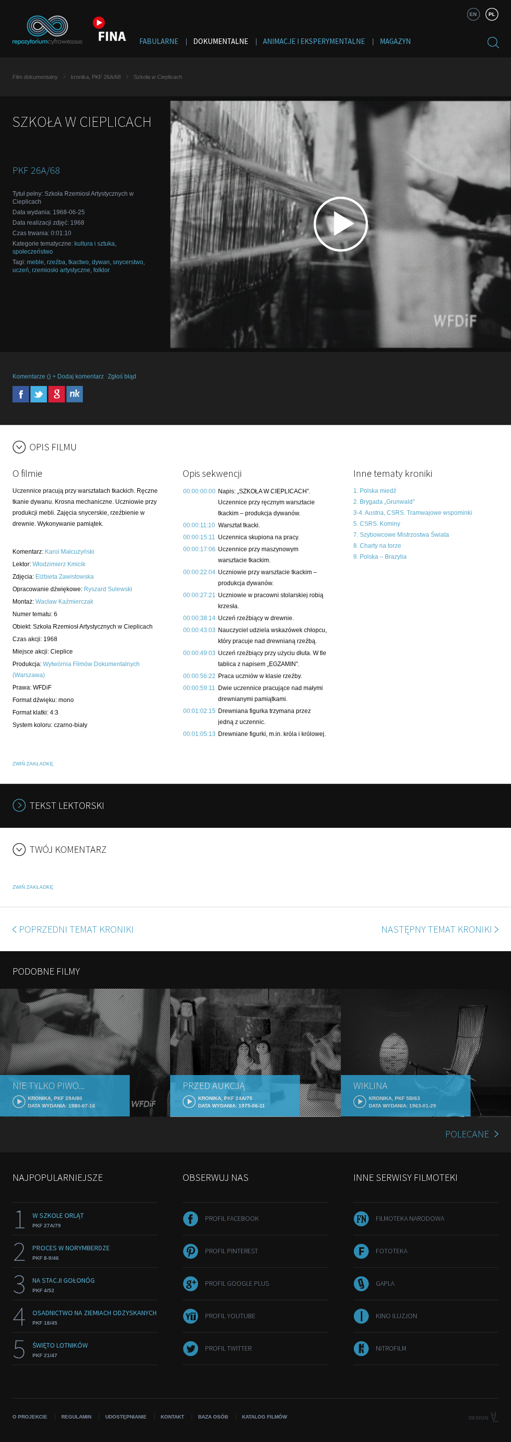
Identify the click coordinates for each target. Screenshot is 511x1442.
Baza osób (213, 1417)
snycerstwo (128, 262)
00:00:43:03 (199, 630)
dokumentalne (220, 41)
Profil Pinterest (231, 1250)
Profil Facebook (232, 1218)
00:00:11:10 (199, 525)
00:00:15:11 (199, 537)
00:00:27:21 (199, 595)
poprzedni (76, 929)
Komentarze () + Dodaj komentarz (58, 376)
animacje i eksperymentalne (314, 41)
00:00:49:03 (199, 653)
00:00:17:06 (199, 549)
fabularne (158, 41)
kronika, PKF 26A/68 (96, 77)
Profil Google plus (237, 1283)
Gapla (385, 1283)
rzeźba (56, 262)
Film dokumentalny (35, 77)
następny (436, 929)
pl (492, 14)
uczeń (20, 270)
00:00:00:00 (199, 491)
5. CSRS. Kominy (376, 523)
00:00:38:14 (199, 618)
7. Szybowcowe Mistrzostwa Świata (401, 534)
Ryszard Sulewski (108, 589)
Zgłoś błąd (122, 376)
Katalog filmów (264, 1417)
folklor (101, 270)
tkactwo (78, 262)
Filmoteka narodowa (410, 1218)
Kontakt (172, 1417)
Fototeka (391, 1250)
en (473, 14)
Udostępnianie (126, 1417)
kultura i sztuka (94, 243)
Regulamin (76, 1417)
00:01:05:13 (199, 733)
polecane (467, 1133)
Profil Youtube (230, 1315)
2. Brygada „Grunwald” (384, 501)
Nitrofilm (391, 1348)
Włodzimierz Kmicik (58, 564)
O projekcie (29, 1417)
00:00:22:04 (199, 572)
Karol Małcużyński (69, 551)
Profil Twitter (228, 1348)
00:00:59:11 (199, 688)
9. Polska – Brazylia (380, 556)
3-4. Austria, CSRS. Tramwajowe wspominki (412, 512)
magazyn (395, 41)
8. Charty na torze (377, 545)
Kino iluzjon (396, 1315)
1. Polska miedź (374, 490)
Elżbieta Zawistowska (64, 576)
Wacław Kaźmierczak (64, 601)
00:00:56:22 (199, 676)
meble (35, 262)
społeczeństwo (32, 251)
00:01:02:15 (199, 711)
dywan (101, 262)
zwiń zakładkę (32, 763)
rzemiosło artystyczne (61, 270)
